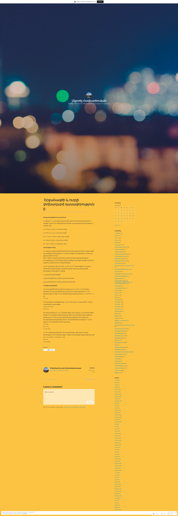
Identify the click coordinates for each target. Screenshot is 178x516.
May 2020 (117, 477)
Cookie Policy (25, 513)
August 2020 (117, 472)
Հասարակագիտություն (122, 254)
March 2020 (117, 482)
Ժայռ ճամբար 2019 (120, 354)
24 (124, 218)
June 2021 (117, 449)
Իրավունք (117, 361)
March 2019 (117, 507)
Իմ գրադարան (119, 356)
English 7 (117, 238)
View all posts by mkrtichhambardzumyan (59, 370)
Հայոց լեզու (118, 244)
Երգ (116, 345)
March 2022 (117, 431)
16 (121, 215)
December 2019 (118, 489)
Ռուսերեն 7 (118, 304)
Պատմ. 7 (117, 295)
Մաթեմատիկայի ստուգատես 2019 (125, 265)
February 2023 (118, 410)
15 (118, 215)
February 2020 (118, 484)
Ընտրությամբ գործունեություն (124, 352)
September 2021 (118, 445)
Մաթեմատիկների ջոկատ (122, 269)
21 (115, 218)
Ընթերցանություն (120, 349)
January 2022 (118, 435)
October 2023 (118, 398)
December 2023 (118, 394)
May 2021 (117, 452)
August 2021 (117, 447)
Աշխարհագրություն (120, 328)
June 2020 (117, 475)
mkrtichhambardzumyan (50, 211)
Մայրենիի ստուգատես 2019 (123, 274)
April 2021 (117, 454)
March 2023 (117, 408)
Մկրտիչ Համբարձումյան (89, 100)
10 (124, 213)
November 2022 (118, 417)
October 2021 (118, 442)
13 (132, 213)
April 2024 (117, 385)
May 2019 (117, 502)
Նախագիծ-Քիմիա (120, 288)
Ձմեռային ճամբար (120, 258)
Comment (90, 402)
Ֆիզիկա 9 (117, 318)
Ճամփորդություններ (121, 261)
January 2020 (118, 486)
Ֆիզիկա (117, 316)
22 (118, 218)
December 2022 (118, 415)
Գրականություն (119, 342)
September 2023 (118, 401)
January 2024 (118, 392)
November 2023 (118, 396)
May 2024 (117, 382)
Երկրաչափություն (63, 211)
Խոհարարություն (120, 363)
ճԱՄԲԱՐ (117, 340)
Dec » (119, 225)
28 (115, 221)
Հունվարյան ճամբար (121, 256)
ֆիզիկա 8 (117, 372)
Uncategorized (118, 370)
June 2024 (117, 380)
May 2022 (117, 426)
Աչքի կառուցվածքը (49, 379)
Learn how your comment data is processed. (74, 407)
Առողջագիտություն (120, 331)
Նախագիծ (118, 285)
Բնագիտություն (119, 333)
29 (118, 221)
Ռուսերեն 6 (118, 302)
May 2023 (117, 403)
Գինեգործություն (120, 338)
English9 (117, 242)
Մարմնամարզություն (121, 276)
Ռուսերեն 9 (118, 309)
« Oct (116, 225)
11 (127, 213)
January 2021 (118, 461)
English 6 (117, 235)
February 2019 (118, 509)
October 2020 (118, 468)
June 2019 (117, 500)
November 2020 (118, 465)
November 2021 (118, 440)
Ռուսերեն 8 (118, 306)
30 (121, 221)
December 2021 (118, 438)
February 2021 (118, 459)
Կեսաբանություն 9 (120, 368)
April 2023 (117, 405)
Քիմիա (117, 313)
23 (121, 218)
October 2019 (118, 493)
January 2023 (118, 412)
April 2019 (117, 505)
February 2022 (118, 433)
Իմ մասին (117, 358)
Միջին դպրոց (119, 278)
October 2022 (118, 419)
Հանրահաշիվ (119, 249)
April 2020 (117, 479)
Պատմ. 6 (117, 292)
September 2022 (118, 422)
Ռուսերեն (117, 299)
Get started (100, 1)
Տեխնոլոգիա (118, 311)
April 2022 (117, 428)
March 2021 (117, 456)
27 (132, 218)
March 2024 (117, 387)
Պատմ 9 (117, 290)
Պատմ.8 (117, 297)
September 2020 (118, 470)
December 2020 (118, 463)
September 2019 (118, 495)
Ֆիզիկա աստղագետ (121, 320)
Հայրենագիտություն (121, 247)
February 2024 (118, 389)
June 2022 (117, 424)
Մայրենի (117, 271)
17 (124, 215)
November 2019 (118, 491)
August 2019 (117, 498)
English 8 (117, 240)
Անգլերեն (117, 322)
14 (115, 215)
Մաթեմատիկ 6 (119, 263)
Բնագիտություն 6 (120, 335)
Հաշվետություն (119, 251)
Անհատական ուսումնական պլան (125, 325)
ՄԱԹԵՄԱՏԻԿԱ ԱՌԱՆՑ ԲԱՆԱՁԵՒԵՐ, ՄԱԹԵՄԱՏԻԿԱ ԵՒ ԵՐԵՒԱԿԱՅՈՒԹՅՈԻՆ (124, 282)
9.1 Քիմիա (117, 233)
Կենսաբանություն (120, 365)
